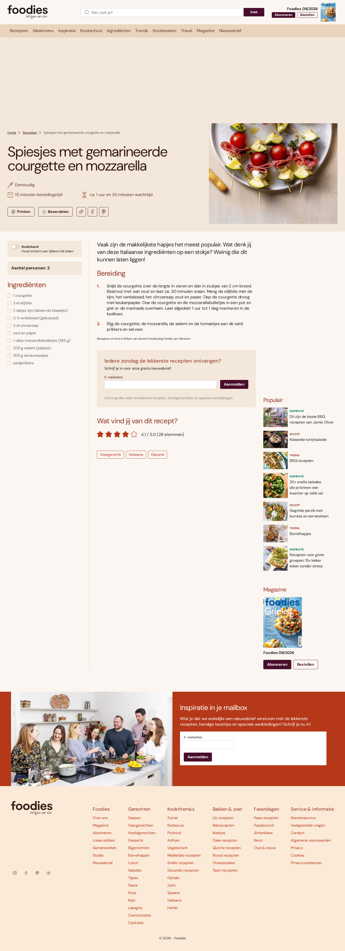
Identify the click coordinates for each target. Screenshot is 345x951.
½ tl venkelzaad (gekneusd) (36, 318)
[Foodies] (40, 12)
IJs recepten (223, 817)
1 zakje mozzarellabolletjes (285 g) (41, 340)
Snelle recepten (180, 862)
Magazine (101, 825)
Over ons (100, 817)
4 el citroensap (25, 325)
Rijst (131, 900)
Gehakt (173, 877)
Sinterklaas (263, 832)
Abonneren (283, 15)
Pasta (133, 885)
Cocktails (136, 922)
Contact (297, 832)
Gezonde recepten (183, 870)
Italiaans (136, 454)
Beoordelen (58, 211)
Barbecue (175, 825)
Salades (135, 870)
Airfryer (173, 840)
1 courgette (22, 295)
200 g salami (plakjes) (32, 347)
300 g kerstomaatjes (30, 355)
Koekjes (219, 832)
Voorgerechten (140, 825)
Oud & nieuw (265, 847)
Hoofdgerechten (142, 832)
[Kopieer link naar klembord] (81, 211)
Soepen (134, 817)
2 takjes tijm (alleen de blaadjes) (40, 310)
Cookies (297, 855)
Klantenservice (303, 817)
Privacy (297, 847)
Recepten (30, 132)
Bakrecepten (223, 825)
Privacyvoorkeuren (306, 862)
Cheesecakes (224, 862)
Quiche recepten (227, 847)
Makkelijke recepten (184, 855)
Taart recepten (225, 870)
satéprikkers (23, 362)
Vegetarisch (177, 847)
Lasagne (135, 907)
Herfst (172, 907)
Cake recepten (225, 840)
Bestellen (307, 15)
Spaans (173, 892)
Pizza (132, 892)
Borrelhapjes (139, 855)
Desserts (135, 840)
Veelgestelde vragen (308, 825)
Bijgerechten (139, 847)
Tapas (133, 877)
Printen (24, 211)
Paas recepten (266, 817)
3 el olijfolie (22, 303)
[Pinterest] (37, 873)
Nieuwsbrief (103, 862)
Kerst (258, 840)
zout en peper (24, 333)
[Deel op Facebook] (92, 211)
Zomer (172, 817)
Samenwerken (104, 847)
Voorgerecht (110, 454)
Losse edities (104, 840)
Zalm (171, 885)
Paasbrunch (264, 825)
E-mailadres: (113, 377)
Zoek (254, 12)
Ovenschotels (139, 915)
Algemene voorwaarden (311, 840)
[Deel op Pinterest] (103, 211)
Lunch (133, 862)
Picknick (174, 832)
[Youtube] (48, 873)
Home (12, 132)
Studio (98, 855)
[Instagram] (15, 873)
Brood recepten (226, 855)
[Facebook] (26, 873)
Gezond (157, 454)
